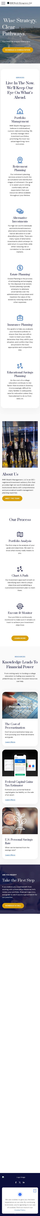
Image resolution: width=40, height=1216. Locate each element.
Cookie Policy (19, 1210)
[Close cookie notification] (35, 1191)
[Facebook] (15, 1182)
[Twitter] (19, 1182)
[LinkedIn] (23, 1182)
